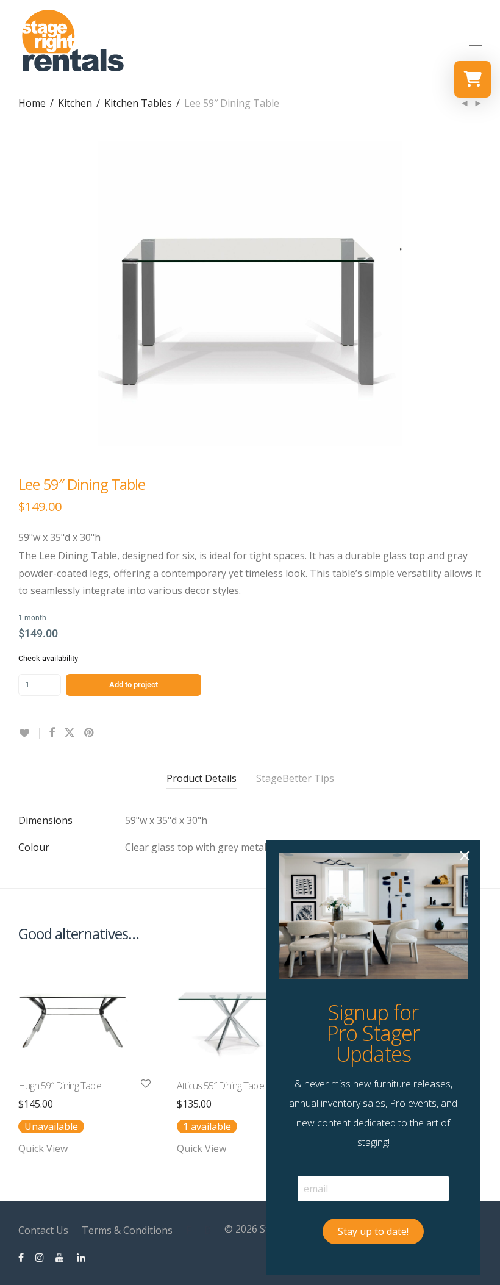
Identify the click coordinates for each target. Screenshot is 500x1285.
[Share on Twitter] (69, 733)
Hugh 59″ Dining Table (59, 1085)
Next (479, 293)
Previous (20, 293)
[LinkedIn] (82, 1257)
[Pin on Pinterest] (89, 733)
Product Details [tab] (201, 778)
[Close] (464, 856)
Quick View (43, 1148)
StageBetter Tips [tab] (295, 778)
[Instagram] (39, 1257)
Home (32, 103)
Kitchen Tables (138, 103)
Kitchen (75, 103)
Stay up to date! (373, 1231)
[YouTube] (60, 1257)
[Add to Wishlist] (29, 733)
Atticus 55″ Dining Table (220, 1085)
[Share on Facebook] (52, 733)
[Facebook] (21, 1257)
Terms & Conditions (127, 1230)
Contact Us (43, 1230)
